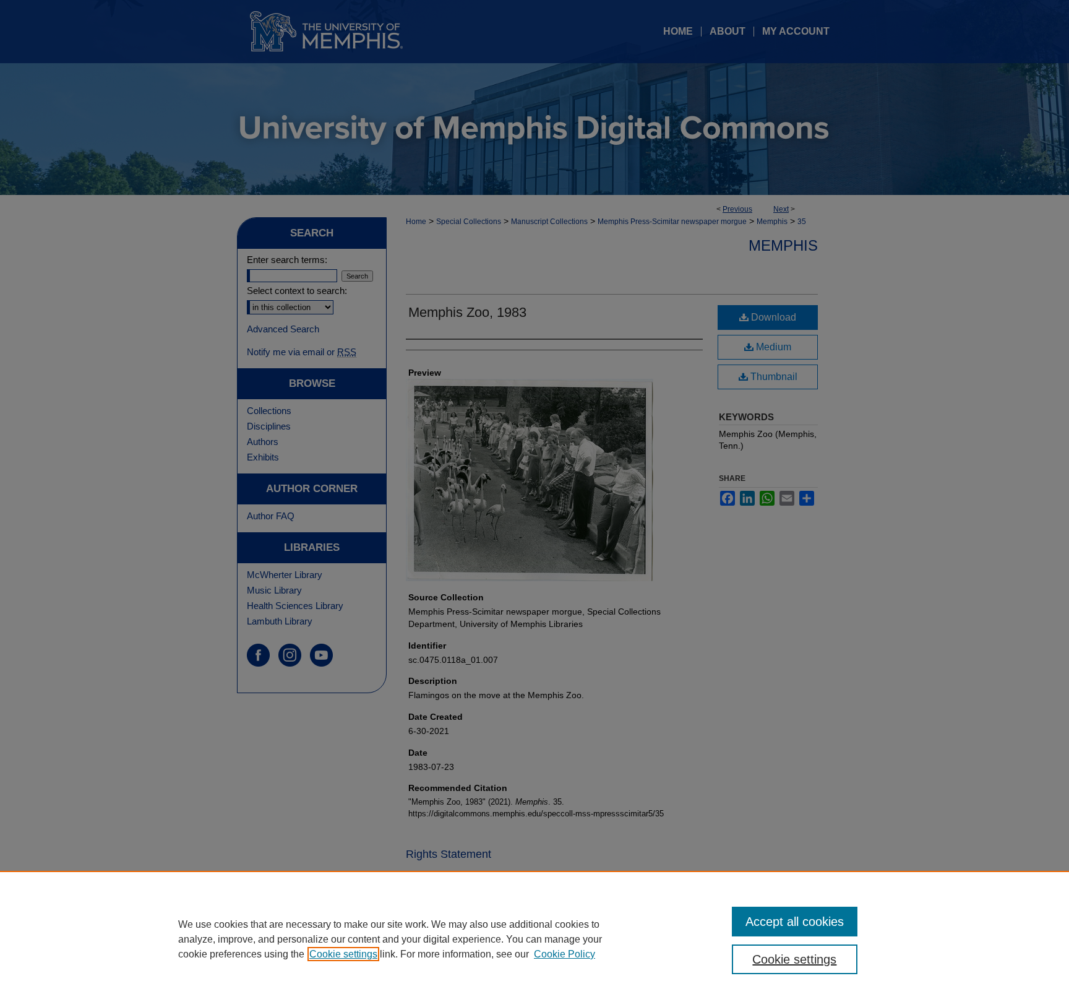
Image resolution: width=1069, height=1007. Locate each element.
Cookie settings (343, 954)
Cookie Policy (564, 954)
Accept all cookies (794, 921)
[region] (534, 939)
